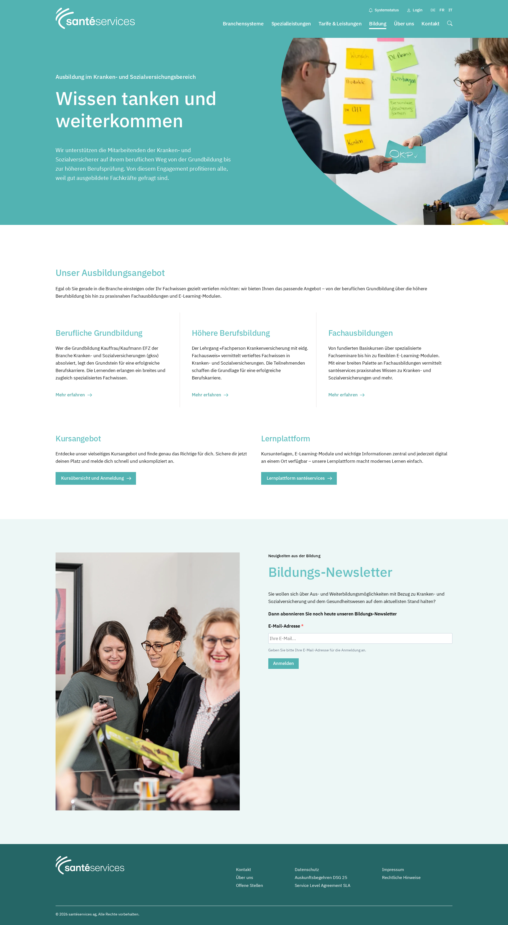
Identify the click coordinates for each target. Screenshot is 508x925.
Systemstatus (387, 9)
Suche (449, 24)
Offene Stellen (249, 885)
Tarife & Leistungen (340, 23)
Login (418, 9)
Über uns (404, 23)
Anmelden (283, 663)
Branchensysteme (243, 23)
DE (433, 9)
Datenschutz (307, 869)
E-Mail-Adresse (284, 626)
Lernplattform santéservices (296, 478)
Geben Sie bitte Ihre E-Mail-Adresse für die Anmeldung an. (317, 650)
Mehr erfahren (70, 395)
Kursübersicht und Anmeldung (92, 478)
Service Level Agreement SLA (322, 885)
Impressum (393, 869)
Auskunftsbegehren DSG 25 (321, 877)
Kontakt (430, 23)
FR (441, 9)
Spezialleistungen (291, 23)
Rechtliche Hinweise (401, 877)
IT (450, 9)
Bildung (377, 23)
